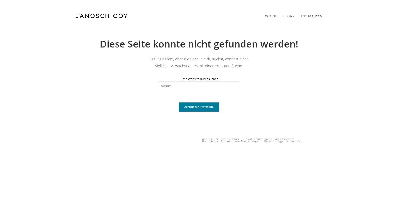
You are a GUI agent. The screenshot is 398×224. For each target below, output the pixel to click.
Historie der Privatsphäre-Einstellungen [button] (231, 141)
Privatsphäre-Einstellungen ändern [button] (269, 139)
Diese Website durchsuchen (199, 79)
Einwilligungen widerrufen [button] (283, 141)
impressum (210, 139)
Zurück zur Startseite (199, 107)
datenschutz (231, 139)
